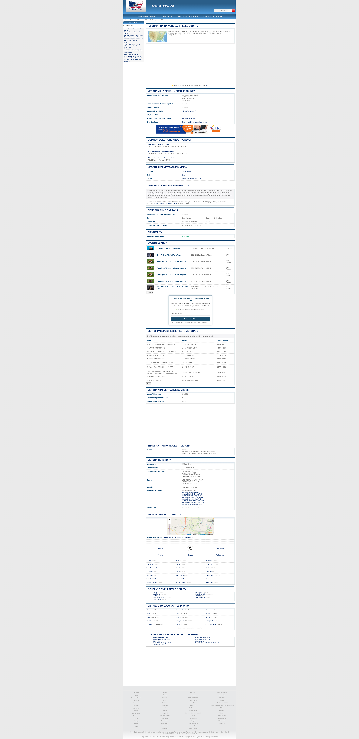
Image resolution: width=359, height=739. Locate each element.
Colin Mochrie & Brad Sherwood (168, 248)
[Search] (233, 10)
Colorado (136, 708)
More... (149, 384)
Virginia (221, 713)
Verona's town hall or (161, 203)
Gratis (155, 596)
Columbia (136, 710)
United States (186, 171)
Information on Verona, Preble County (173, 26)
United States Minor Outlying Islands (222, 705)
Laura (178, 571)
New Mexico (193, 702)
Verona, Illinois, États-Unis (190, 492)
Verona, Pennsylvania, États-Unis (193, 502)
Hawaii (136, 726)
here (207, 85)
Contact (180, 737)
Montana (165, 728)
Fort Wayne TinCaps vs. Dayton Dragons (171, 261)
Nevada (193, 695)
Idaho (165, 692)
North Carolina (193, 708)
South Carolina (222, 692)
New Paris (156, 594)
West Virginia (222, 718)
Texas (222, 700)
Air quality (155, 232)
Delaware (136, 716)
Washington (222, 715)
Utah (221, 708)
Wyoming (222, 723)
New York (193, 705)
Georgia (136, 721)
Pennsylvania (193, 723)
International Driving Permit (162, 643)
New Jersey (193, 700)
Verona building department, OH (168, 185)
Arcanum (149, 571)
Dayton (207, 613)
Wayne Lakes (180, 582)
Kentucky (165, 705)
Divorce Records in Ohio (203, 639)
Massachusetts (165, 715)
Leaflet (190, 534)
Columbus (149, 610)
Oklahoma (193, 718)
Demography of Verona (163, 210)
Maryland (165, 713)
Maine (165, 710)
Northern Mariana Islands (193, 713)
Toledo (148, 613)
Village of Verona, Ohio (163, 6)
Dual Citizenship (158, 644)
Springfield (209, 621)
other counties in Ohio (194, 178)
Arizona (136, 700)
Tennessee (221, 697)
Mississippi (164, 723)
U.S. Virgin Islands (222, 702)
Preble (184, 178)
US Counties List (166, 16)
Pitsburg (178, 564)
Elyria (178, 624)
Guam (136, 723)
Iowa (164, 700)
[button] (169, 519)
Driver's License (200, 641)
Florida (136, 718)
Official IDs (156, 641)
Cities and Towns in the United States (134, 20)
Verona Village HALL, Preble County (171, 91)
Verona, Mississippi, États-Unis (192, 494)
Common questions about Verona (169, 140)
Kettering (149, 624)
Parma (148, 617)
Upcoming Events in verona (132, 44)
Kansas (164, 702)
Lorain (207, 617)
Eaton (155, 592)
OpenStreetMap (203, 534)
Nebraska (193, 692)
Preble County (152, 20)
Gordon (165, 537)
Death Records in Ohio (202, 638)
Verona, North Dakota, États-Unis (193, 501)
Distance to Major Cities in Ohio (168, 606)
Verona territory (159, 460)
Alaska (136, 695)
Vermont (221, 710)
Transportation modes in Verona (169, 445)
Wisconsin (221, 721)
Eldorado (208, 571)
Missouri (165, 726)
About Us (173, 737)
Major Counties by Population (188, 16)
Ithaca (171, 537)
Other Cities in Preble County (167, 589)
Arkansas (136, 703)
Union (207, 579)
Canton (178, 617)
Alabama (136, 692)
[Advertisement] (190, 63)
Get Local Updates (190, 319)
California (136, 705)
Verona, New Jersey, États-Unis (192, 497)
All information (129, 25)
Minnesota (164, 721)
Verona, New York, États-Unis (191, 499)
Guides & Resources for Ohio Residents (173, 634)
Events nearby (157, 243)
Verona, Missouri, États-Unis (191, 496)
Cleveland (179, 610)
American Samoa (136, 698)
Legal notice (145, 737)
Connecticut (136, 713)
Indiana (164, 697)
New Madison (151, 582)
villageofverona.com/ (175, 35)
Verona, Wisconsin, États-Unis (192, 504)
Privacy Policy (164, 737)
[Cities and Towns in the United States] (136, 10)
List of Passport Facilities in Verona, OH (174, 331)
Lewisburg (177, 537)
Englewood (209, 575)
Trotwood (208, 582)
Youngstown (180, 621)
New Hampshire (193, 697)
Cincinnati (208, 610)
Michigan (165, 718)
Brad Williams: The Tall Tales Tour (169, 255)
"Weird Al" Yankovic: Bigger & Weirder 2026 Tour (172, 287)
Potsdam (179, 568)
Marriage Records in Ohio (161, 639)
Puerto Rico (193, 726)
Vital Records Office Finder (145, 16)
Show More (150, 292)
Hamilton (149, 621)
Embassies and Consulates (213, 16)
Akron (178, 613)
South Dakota (222, 695)
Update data (154, 737)
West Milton (180, 575)
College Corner (200, 597)
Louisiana (165, 708)
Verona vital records (188, 118)
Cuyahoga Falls (210, 624)
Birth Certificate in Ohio (160, 638)
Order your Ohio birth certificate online (194, 122)
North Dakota (193, 710)
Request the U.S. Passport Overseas (207, 643)
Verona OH (160, 20)
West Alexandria (151, 579)
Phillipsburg (189, 537)
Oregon (193, 721)
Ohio (146, 20)
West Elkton (157, 599)
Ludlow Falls (180, 579)
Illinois (165, 695)
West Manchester (152, 568)
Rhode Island (193, 728)
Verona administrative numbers (168, 390)
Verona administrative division (167, 167)
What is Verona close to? (164, 514)
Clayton (149, 575)
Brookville (208, 564)
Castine (208, 568)
